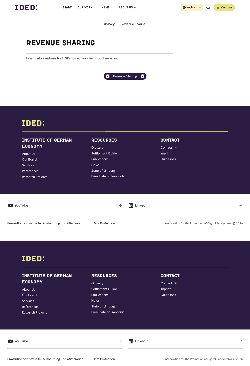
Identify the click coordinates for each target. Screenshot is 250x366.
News (106, 7)
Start (67, 7)
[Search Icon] (208, 7)
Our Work (85, 7)
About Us (126, 7)
